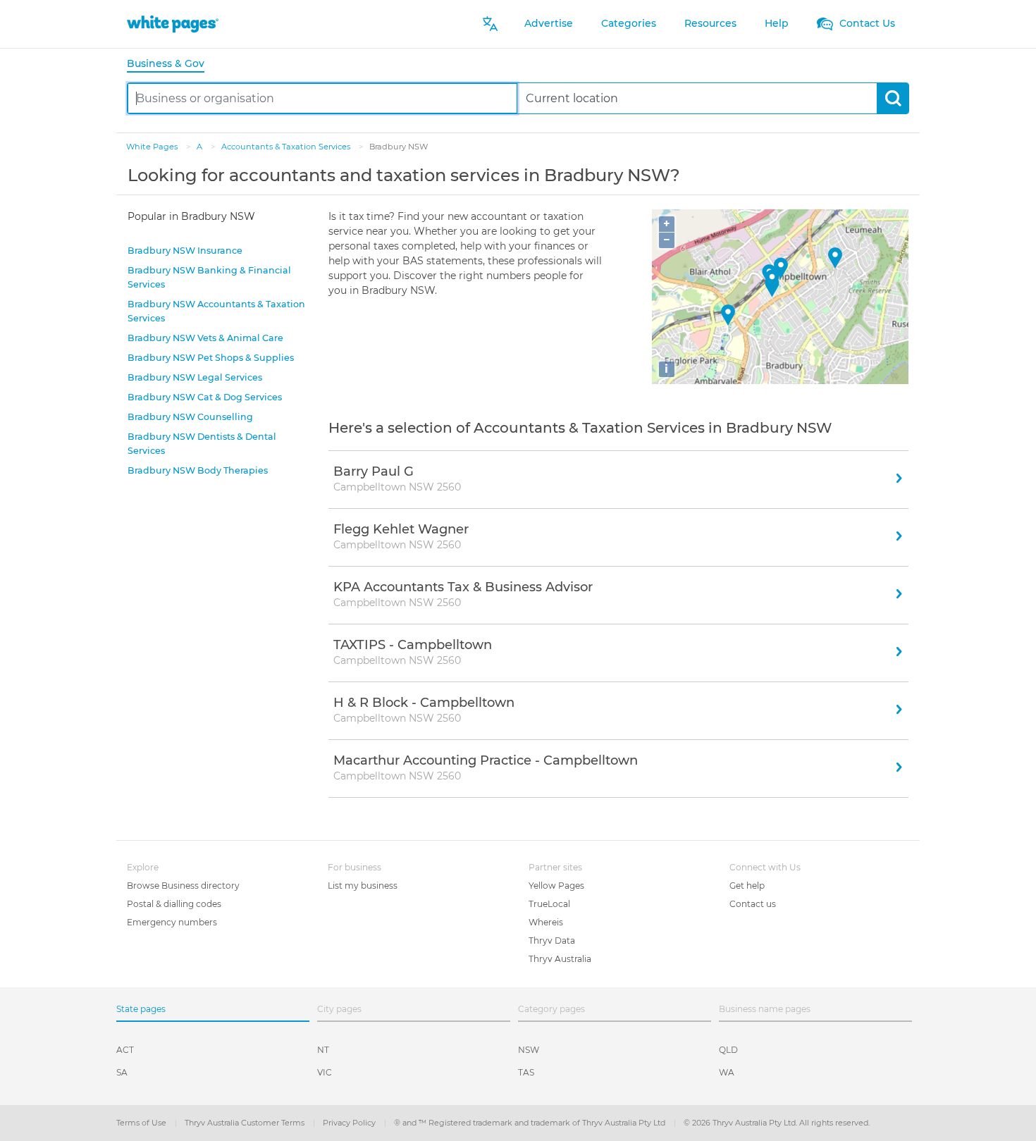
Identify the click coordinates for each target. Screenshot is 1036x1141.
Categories (628, 23)
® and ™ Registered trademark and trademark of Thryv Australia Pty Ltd (530, 1123)
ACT (125, 1049)
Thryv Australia (560, 959)
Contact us (752, 904)
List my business (362, 885)
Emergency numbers (172, 922)
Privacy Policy (350, 1123)
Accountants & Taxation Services (286, 147)
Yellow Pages (556, 885)
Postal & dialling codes (174, 904)
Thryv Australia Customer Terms (246, 1123)
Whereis (546, 922)
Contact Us (866, 23)
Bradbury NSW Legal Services (195, 377)
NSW (528, 1049)
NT (323, 1049)
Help (777, 23)
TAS (526, 1072)
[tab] (171, 64)
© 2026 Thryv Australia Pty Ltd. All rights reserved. (777, 1123)
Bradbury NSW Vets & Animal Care (205, 338)
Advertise (548, 23)
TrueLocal (549, 904)
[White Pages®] (172, 23)
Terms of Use (142, 1123)
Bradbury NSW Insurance (185, 250)
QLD (728, 1049)
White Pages (153, 147)
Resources (710, 23)
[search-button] (892, 98)
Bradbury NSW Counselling (190, 417)
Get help (747, 885)
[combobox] (322, 98)
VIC (324, 1072)
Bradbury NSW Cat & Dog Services (205, 397)
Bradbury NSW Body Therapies (198, 470)
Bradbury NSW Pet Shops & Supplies (211, 357)
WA (726, 1072)
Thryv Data (552, 940)
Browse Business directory (183, 885)
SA (122, 1072)
